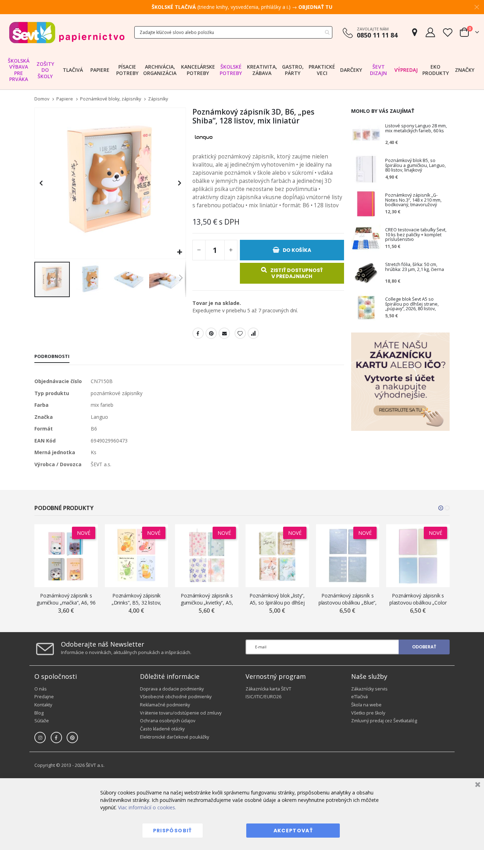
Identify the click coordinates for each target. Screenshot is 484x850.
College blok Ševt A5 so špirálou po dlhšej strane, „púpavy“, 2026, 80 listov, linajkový (412, 304)
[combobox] (233, 32)
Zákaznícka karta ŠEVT (268, 689)
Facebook (198, 333)
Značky (464, 70)
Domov (41, 99)
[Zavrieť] (476, 785)
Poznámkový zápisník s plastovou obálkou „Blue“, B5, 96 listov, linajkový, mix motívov (348, 599)
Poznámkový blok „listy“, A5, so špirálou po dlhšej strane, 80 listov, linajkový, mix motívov (277, 599)
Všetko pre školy (368, 713)
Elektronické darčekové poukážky (174, 737)
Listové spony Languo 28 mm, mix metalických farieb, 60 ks (416, 128)
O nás (40, 689)
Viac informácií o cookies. (147, 807)
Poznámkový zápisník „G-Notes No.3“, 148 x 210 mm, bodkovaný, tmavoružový (413, 200)
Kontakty (43, 705)
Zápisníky (158, 99)
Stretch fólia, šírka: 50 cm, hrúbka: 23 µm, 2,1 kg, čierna (414, 267)
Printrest (211, 333)
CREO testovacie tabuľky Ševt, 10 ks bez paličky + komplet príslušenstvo (415, 234)
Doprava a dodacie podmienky (172, 689)
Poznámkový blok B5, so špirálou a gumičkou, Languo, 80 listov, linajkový (415, 165)
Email (224, 333)
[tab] (51, 357)
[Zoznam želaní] (447, 32)
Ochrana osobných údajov (167, 721)
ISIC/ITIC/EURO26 (263, 697)
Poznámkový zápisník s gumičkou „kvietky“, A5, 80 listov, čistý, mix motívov (207, 599)
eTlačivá (359, 697)
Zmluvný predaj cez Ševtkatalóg (384, 721)
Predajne (44, 697)
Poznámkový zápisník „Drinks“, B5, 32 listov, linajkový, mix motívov (137, 599)
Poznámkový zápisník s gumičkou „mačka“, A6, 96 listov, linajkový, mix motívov (66, 599)
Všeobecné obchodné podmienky (176, 697)
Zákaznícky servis (369, 689)
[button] (179, 252)
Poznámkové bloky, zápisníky (110, 99)
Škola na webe (366, 705)
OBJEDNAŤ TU (315, 7)
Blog (39, 713)
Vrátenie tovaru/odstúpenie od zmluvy (180, 713)
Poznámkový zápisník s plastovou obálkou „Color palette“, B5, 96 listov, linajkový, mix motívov (418, 599)
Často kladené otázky (162, 729)
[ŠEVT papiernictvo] (66, 32)
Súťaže (41, 721)
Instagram (40, 737)
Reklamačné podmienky (165, 705)
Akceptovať (293, 830)
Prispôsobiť (172, 830)
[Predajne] (414, 32)
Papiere (64, 99)
